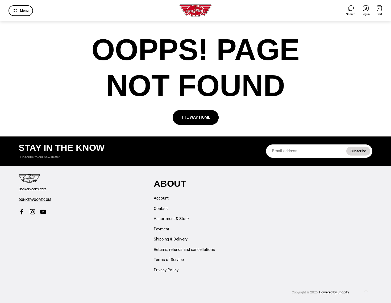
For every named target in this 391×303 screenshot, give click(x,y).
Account (161, 198)
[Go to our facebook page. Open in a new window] (22, 212)
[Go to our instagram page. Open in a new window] (32, 212)
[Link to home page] (29, 178)
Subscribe (358, 151)
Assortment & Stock (172, 218)
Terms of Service (169, 259)
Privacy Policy (166, 270)
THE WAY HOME (195, 117)
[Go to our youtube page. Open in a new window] (43, 212)
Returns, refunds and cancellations (184, 249)
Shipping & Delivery (171, 239)
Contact (161, 208)
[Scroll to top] (366, 292)
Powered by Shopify (334, 292)
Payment (161, 229)
